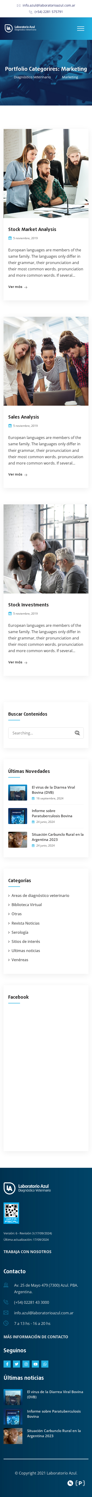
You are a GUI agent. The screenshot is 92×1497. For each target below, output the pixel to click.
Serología (20, 932)
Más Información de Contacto (36, 1336)
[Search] (75, 733)
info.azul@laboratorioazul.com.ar (49, 5)
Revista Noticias (26, 923)
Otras (17, 913)
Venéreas (20, 959)
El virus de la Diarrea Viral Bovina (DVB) (53, 790)
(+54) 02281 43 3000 (31, 1302)
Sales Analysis (23, 417)
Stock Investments (28, 605)
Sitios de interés (26, 941)
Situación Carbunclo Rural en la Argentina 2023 (58, 837)
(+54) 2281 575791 (49, 11)
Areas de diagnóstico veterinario (40, 895)
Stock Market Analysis (32, 229)
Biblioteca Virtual (27, 904)
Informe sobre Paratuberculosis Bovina (52, 813)
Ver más (15, 286)
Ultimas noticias (26, 950)
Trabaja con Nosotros (27, 1251)
